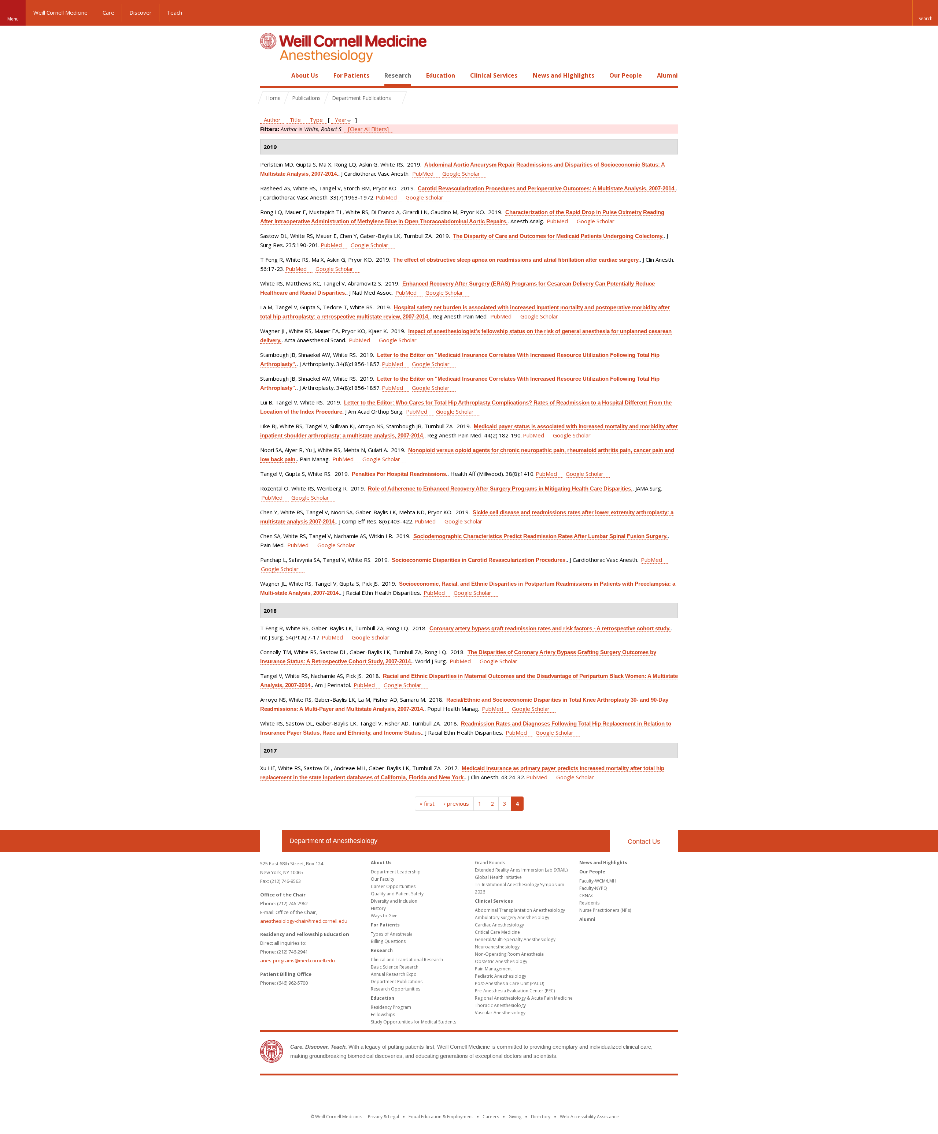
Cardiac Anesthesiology (499, 925)
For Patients (351, 75)
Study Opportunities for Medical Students (413, 1022)
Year (341, 119)
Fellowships (383, 1014)
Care (108, 12)
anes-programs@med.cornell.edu (297, 960)
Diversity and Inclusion (394, 901)
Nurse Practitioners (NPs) (605, 910)
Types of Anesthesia (392, 934)
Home (268, 75)
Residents (589, 903)
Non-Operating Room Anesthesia (509, 954)
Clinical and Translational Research (407, 959)
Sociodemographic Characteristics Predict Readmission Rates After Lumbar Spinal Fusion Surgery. (540, 536)
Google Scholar (461, 173)
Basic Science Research (394, 967)
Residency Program (391, 1007)
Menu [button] (13, 19)
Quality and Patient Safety (397, 894)
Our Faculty (382, 879)
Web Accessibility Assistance (589, 1117)
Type (316, 119)
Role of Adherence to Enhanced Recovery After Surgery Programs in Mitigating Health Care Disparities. (500, 488)
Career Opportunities (393, 886)
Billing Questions (388, 941)
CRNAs (586, 895)
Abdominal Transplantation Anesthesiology (520, 910)
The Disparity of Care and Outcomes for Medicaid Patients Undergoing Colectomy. (558, 236)
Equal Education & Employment (441, 1117)
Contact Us (644, 841)
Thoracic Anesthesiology (500, 1005)
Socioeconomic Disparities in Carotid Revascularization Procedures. (479, 560)
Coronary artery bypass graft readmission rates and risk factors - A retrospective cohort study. (550, 628)
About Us (304, 75)
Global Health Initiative (498, 877)
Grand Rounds (490, 862)
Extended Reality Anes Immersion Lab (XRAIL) (521, 870)
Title (295, 119)
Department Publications (396, 981)
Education (440, 75)
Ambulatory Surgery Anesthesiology (512, 917)
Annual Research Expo (394, 974)
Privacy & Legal (383, 1117)
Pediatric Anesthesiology (500, 976)
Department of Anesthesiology (333, 840)
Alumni (667, 75)
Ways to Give (384, 916)
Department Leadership (396, 872)
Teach (174, 12)
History (378, 908)
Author (272, 119)
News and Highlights (563, 75)
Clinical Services (493, 75)
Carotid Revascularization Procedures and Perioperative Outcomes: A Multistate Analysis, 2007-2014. (547, 188)
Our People (625, 75)
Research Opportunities (395, 989)
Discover (140, 12)
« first (427, 803)
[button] (925, 13)
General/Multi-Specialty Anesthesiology (515, 939)
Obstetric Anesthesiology (501, 961)
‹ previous (456, 803)
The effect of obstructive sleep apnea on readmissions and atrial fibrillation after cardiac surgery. (516, 260)
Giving (515, 1117)
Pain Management (493, 969)
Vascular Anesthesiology (500, 1013)
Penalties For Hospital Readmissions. (399, 474)
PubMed (422, 173)
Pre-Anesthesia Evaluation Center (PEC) (515, 991)
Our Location (271, 841)
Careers (491, 1117)
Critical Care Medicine (497, 932)
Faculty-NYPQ (593, 888)
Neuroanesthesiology (497, 947)
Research (397, 75)
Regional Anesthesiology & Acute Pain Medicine (524, 998)
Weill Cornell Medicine (60, 12)
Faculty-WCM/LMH (597, 881)
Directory (540, 1117)
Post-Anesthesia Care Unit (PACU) (509, 983)
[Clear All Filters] (368, 129)
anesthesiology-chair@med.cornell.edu (303, 921)
